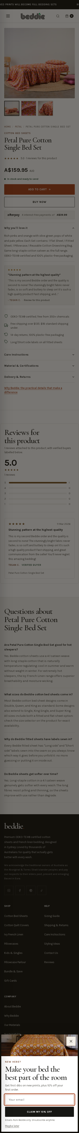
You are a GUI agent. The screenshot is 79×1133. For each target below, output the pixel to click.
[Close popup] (71, 1041)
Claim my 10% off (39, 1111)
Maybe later (12, 1126)
